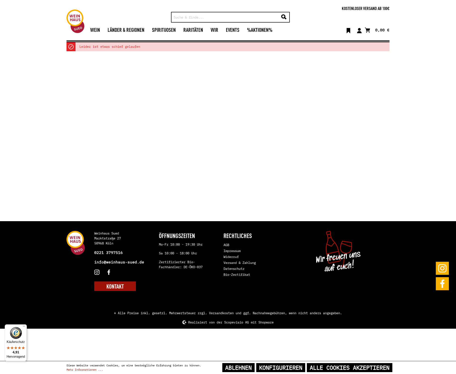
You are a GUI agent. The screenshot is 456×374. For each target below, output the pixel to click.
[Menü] (24, 327)
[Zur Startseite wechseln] (75, 21)
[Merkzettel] (348, 29)
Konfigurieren (280, 367)
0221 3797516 (108, 252)
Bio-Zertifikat (236, 274)
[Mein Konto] (359, 29)
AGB (226, 245)
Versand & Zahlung (239, 263)
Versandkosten (221, 313)
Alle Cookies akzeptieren (350, 367)
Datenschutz (233, 268)
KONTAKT (115, 286)
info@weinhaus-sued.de (119, 262)
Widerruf (231, 257)
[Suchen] (283, 17)
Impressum (232, 251)
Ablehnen (238, 367)
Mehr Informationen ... (84, 369)
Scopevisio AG (236, 322)
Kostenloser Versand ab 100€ (366, 8)
